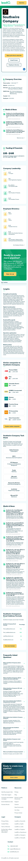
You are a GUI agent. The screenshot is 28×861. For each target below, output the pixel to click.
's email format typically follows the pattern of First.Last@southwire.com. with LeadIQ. (13, 743)
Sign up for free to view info (14, 55)
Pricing (16, 792)
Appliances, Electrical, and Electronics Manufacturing (14, 24)
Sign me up (10, 274)
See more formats (10, 646)
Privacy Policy (4, 821)
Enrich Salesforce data (7, 801)
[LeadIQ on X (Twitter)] (23, 858)
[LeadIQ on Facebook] (22, 858)
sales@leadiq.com (14, 851)
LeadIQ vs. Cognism (20, 829)
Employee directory (14, 65)
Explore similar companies (12, 426)
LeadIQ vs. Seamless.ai (20, 832)
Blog (16, 794)
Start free (21, 2)
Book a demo (14, 777)
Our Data (17, 810)
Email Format (14, 60)
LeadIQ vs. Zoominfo (20, 821)
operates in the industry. (12, 720)
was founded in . (13, 752)
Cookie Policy (4, 823)
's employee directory (12, 711)
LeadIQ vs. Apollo (19, 823)
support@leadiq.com (15, 849)
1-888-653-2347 (14, 846)
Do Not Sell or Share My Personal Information (6, 831)
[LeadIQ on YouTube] (26, 858)
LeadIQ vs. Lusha (19, 826)
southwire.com (6, 682)
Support (17, 801)
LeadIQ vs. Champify (20, 837)
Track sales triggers (6, 794)
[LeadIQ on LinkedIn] (24, 858)
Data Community (19, 807)
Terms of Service (5, 826)
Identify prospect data (7, 792)
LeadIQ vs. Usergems (20, 835)
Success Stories (5, 804)
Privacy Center (18, 812)
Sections (5, 282)
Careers (17, 804)
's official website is (12, 680)
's (13, 692)
